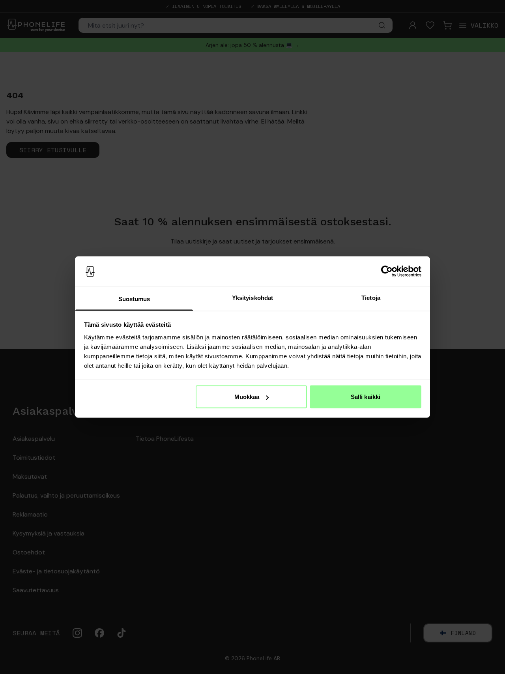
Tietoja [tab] (370, 297)
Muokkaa (247, 396)
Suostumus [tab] (134, 298)
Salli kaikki (365, 396)
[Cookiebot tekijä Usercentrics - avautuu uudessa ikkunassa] (386, 271)
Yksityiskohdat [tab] (252, 297)
